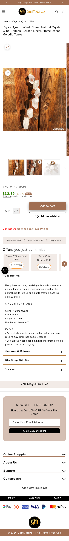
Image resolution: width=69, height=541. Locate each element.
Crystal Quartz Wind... (21, 21)
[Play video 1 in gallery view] (34, 167)
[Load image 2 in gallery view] (52, 167)
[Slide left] (4, 168)
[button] (57, 11)
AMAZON (34, 498)
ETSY (11, 498)
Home (7, 21)
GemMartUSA (26, 532)
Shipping (7, 196)
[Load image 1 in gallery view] (17, 167)
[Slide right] (65, 168)
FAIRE (57, 498)
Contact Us (9, 228)
